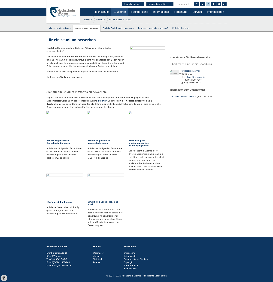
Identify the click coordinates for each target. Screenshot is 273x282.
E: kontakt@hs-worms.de (59, 265)
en (207, 4)
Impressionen (215, 11)
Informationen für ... (158, 4)
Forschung (180, 11)
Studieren (120, 11)
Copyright (128, 262)
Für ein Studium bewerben (120, 20)
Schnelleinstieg (131, 4)
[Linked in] (224, 4)
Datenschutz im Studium (136, 259)
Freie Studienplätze (180, 28)
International (161, 11)
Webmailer (98, 253)
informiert (102, 100)
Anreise (96, 262)
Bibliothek (97, 259)
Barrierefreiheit (131, 265)
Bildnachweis (130, 268)
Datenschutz (130, 256)
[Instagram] (218, 4)
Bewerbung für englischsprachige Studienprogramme (139, 143)
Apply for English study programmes (118, 28)
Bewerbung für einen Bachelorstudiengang (58, 141)
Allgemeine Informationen (60, 28)
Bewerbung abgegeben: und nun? (103, 203)
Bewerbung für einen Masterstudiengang (99, 141)
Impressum (129, 253)
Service (197, 11)
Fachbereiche (139, 11)
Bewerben (100, 20)
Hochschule (101, 11)
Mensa (96, 256)
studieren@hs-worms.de (194, 77)
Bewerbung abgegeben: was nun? (153, 28)
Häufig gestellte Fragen (59, 202)
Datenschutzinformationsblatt (183, 96)
